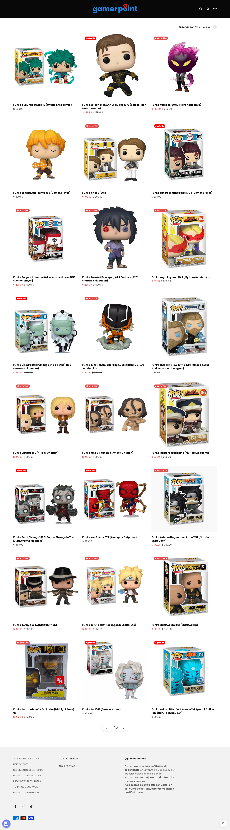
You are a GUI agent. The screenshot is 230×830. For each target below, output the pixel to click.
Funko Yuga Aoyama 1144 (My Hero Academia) (180, 277)
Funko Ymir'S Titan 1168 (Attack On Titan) (107, 452)
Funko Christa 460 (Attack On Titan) (36, 452)
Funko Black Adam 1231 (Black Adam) (174, 625)
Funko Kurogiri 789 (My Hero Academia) (176, 104)
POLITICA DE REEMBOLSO (26, 792)
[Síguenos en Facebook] (15, 806)
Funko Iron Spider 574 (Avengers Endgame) (109, 537)
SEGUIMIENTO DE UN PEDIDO (28, 770)
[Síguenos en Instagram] (23, 806)
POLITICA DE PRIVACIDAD (27, 775)
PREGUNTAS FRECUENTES (27, 781)
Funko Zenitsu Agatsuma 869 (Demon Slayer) (41, 192)
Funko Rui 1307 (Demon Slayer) (101, 709)
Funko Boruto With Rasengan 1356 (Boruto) (109, 625)
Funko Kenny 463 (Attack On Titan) (35, 625)
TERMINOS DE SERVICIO (25, 786)
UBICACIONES (20, 764)
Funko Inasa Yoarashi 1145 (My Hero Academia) (181, 452)
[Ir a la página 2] (124, 728)
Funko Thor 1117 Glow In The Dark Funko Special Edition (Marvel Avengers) (180, 366)
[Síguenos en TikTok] (31, 806)
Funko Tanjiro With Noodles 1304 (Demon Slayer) (181, 192)
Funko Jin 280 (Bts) (94, 192)
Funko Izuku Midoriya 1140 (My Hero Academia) (42, 104)
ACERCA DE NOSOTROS (26, 758)
